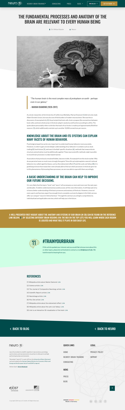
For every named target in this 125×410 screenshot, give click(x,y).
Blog (79, 3)
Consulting (56, 3)
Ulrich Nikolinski (22, 366)
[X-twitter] (100, 401)
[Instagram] (95, 401)
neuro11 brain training (73, 357)
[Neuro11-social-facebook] (105, 401)
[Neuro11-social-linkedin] (91, 401)
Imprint (93, 357)
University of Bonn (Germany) (42, 359)
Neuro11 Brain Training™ (36, 3)
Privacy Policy (96, 352)
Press (69, 3)
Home (65, 352)
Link (59, 282)
